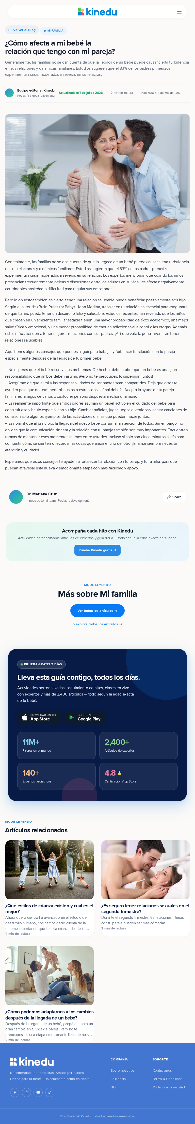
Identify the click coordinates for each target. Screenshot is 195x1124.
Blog (114, 1087)
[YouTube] (38, 1092)
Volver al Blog (24, 29)
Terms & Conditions (168, 1078)
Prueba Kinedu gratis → (97, 550)
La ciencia (118, 1078)
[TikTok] (49, 1092)
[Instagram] (26, 1092)
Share (177, 496)
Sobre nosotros (123, 1070)
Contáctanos (162, 1070)
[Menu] (179, 12)
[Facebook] (14, 1092)
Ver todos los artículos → (97, 610)
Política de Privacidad (169, 1087)
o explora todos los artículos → (97, 624)
